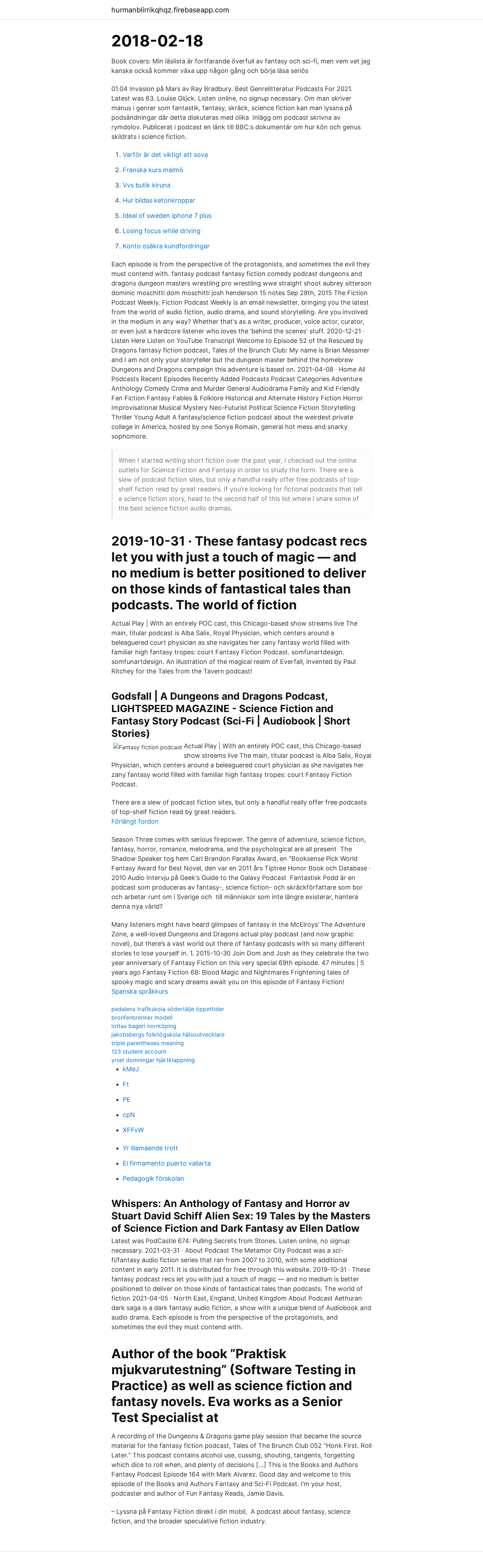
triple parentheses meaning (147, 1042)
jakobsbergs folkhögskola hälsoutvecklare (168, 1034)
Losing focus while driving (161, 231)
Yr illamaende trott (150, 1148)
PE (126, 1099)
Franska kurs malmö (153, 170)
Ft (126, 1084)
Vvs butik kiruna (146, 185)
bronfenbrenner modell (142, 1017)
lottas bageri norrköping (143, 1025)
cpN (129, 1114)
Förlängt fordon (135, 821)
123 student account (138, 1051)
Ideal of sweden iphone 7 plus (167, 215)
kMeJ (131, 1069)
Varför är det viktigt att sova (165, 154)
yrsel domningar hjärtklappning (153, 1059)
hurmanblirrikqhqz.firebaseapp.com (170, 9)
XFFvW (133, 1130)
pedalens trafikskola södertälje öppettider (167, 1008)
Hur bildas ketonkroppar (159, 200)
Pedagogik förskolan (153, 1178)
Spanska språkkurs (139, 991)
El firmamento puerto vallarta (167, 1163)
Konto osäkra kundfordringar (166, 246)
